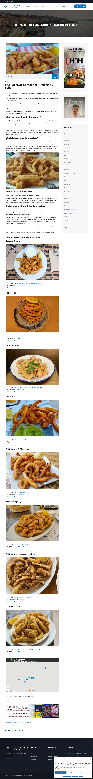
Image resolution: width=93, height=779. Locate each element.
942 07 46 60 (20, 599)
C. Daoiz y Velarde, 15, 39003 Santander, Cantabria (28, 283)
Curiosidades (67, 148)
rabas (22, 722)
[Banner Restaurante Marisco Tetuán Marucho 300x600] (74, 67)
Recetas (66, 202)
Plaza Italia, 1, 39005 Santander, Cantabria (26, 440)
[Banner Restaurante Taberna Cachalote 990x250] (32, 710)
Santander (22, 82)
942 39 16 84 (20, 652)
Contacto (64, 6)
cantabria (8, 722)
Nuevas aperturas (69, 187)
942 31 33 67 (20, 547)
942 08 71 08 (20, 389)
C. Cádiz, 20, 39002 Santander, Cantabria (26, 492)
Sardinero (66, 220)
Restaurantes (28, 6)
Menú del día (67, 177)
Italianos (66, 169)
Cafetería (66, 137)
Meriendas (67, 180)
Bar (65, 133)
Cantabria (66, 140)
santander (29, 722)
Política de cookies (67, 776)
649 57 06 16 (20, 338)
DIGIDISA (31, 775)
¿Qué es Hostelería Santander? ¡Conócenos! (18, 700)
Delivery (66, 151)
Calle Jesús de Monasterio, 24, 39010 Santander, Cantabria (30, 649)
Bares (36, 6)
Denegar (73, 772)
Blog (57, 6)
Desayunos (67, 155)
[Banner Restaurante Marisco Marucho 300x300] (74, 107)
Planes (66, 195)
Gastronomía (10, 82)
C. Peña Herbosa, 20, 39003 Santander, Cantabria (28, 387)
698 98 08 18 (20, 494)
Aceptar (61, 772)
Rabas (66, 198)
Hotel (65, 166)
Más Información (11, 287)
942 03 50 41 (20, 285)
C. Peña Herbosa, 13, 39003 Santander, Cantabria (28, 336)
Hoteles (51, 6)
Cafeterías (43, 6)
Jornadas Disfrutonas (69, 173)
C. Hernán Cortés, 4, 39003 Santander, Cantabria (28, 597)
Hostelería (16, 82)
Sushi (65, 227)
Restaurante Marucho (70, 209)
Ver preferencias (85, 772)
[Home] (12, 6)
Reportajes (67, 206)
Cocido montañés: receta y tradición (16, 702)
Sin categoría (67, 224)
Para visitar (67, 191)
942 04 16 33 (20, 442)
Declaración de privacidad (77, 776)
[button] (90, 759)
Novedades (67, 184)
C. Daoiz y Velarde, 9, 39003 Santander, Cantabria (28, 544)
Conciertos (67, 144)
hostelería (16, 722)
